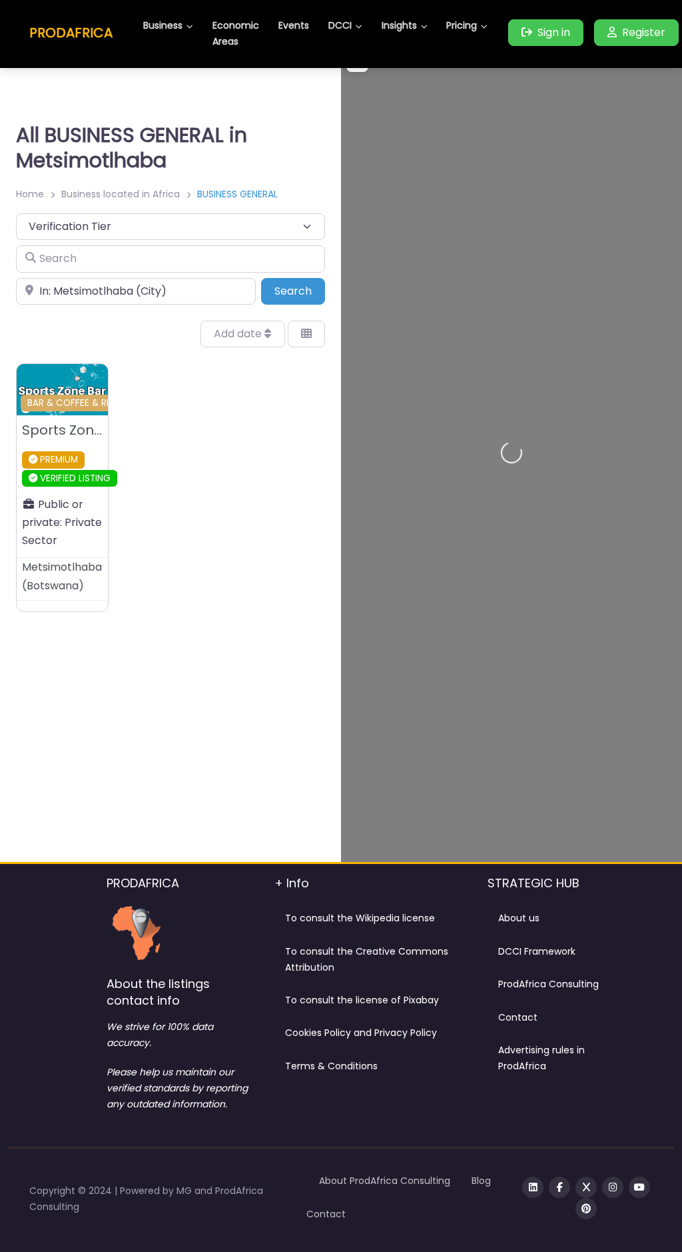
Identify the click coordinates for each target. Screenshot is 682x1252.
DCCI (340, 25)
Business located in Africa (120, 194)
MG (185, 1190)
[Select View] (306, 334)
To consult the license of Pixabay (362, 1000)
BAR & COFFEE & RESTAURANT (92, 403)
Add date (239, 333)
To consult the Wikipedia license (360, 918)
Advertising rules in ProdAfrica (541, 1058)
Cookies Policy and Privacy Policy (361, 1032)
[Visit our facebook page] (559, 1187)
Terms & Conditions (331, 1066)
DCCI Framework (536, 951)
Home (30, 194)
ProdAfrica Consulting (548, 984)
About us (518, 918)
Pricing (461, 25)
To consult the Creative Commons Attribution (366, 959)
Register (643, 32)
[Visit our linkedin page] (532, 1187)
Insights (399, 25)
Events (293, 25)
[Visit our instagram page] (612, 1187)
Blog (481, 1180)
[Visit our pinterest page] (586, 1208)
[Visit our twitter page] (586, 1187)
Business (162, 25)
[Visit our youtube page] (639, 1187)
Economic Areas (235, 33)
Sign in (553, 32)
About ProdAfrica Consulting (384, 1180)
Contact (517, 1017)
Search (299, 291)
